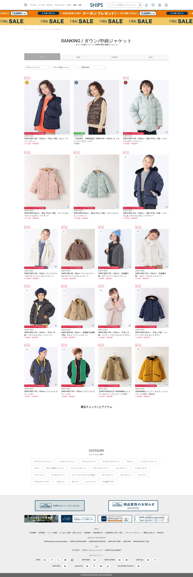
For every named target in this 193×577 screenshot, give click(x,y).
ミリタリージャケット (148, 461)
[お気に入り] (153, 5)
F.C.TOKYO (76, 550)
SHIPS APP (127, 541)
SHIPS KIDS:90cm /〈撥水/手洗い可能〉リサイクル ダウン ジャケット (96, 214)
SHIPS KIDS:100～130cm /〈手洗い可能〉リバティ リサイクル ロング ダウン (114, 333)
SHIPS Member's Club (141, 541)
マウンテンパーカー (42, 482)
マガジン (50, 5)
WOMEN (114, 57)
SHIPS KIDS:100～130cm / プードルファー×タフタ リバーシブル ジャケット (40, 274)
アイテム (33, 5)
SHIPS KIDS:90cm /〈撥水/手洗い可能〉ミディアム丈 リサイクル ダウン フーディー (46, 214)
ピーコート (142, 475)
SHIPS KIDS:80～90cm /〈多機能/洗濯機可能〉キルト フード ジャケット (78, 333)
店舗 (74, 5)
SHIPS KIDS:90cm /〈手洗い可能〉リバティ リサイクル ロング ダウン (151, 333)
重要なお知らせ (149, 533)
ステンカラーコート (100, 468)
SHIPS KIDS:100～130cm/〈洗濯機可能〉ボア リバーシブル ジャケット (113, 274)
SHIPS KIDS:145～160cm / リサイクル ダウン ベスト (41, 392)
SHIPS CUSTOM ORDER (78, 541)
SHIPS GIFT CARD (114, 541)
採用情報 (42, 533)
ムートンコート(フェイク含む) (83, 475)
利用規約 (87, 533)
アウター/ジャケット (43, 29)
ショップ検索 (52, 533)
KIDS (151, 57)
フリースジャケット (78, 468)
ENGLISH (160, 533)
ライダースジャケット (111, 461)
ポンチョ (75, 482)
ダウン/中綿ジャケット (55, 468)
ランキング (32, 29)
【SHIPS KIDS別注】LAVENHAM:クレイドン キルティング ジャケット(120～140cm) (114, 392)
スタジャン (60, 482)
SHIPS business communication (55, 541)
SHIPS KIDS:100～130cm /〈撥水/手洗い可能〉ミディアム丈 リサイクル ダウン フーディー (145, 214)
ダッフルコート (108, 475)
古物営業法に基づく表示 (114, 533)
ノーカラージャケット (66, 461)
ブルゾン (129, 461)
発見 (79, 5)
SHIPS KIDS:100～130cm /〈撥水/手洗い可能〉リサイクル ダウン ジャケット (145, 139)
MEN (78, 57)
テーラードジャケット (42, 461)
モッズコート (126, 475)
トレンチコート (121, 468)
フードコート (39, 475)
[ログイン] (160, 5)
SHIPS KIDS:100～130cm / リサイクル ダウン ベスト (78, 392)
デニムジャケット (89, 461)
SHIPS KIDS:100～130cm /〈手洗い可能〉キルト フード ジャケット (46, 139)
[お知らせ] (146, 5)
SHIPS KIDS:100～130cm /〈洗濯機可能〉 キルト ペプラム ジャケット (150, 274)
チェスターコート (58, 475)
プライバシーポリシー (133, 533)
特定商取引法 (98, 533)
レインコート (90, 482)
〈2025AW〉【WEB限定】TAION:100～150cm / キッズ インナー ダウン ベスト (96, 139)
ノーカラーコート (141, 468)
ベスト (36, 468)
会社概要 (33, 533)
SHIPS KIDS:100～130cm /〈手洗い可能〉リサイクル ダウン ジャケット (39, 333)
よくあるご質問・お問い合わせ (71, 533)
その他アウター (108, 482)
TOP (25, 29)
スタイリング (59, 5)
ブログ (68, 5)
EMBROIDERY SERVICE (97, 541)
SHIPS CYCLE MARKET (113, 550)
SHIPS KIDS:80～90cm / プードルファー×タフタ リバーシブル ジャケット (77, 274)
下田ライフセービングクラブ (92, 550)
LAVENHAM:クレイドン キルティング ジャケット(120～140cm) (151, 392)
